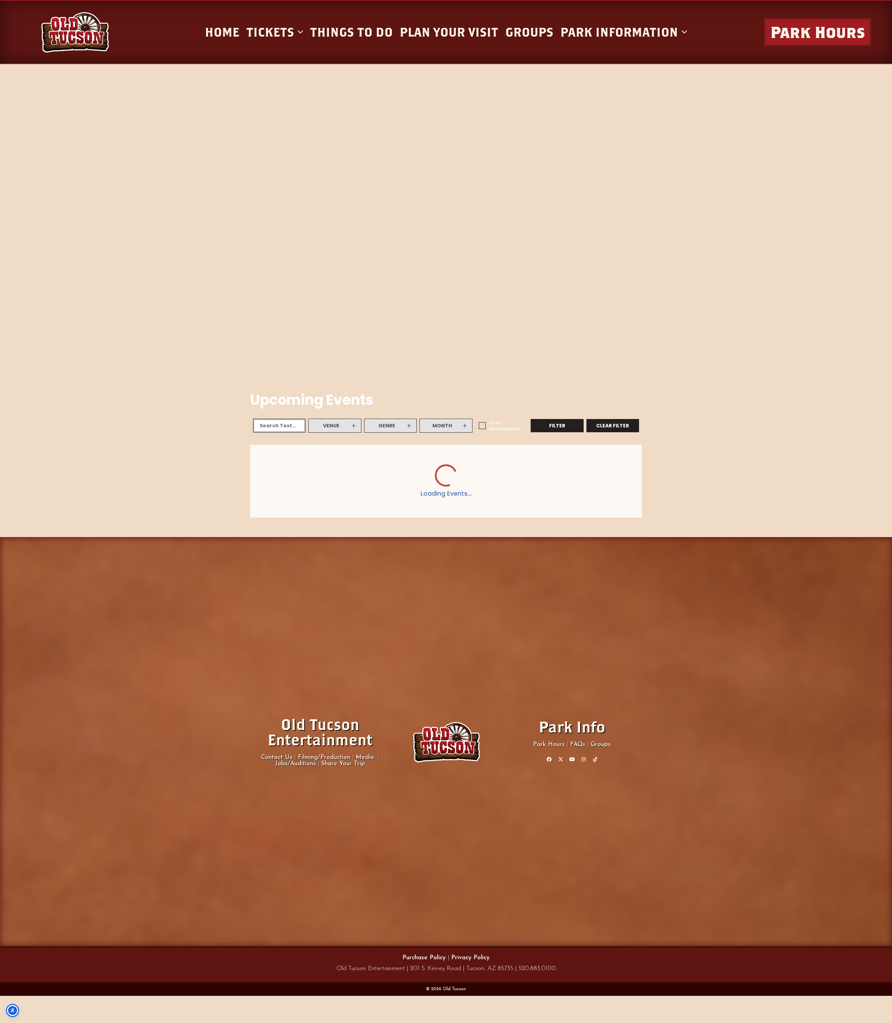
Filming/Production (325, 757)
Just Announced (504, 425)
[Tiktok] (595, 759)
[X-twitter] (561, 759)
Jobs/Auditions (295, 764)
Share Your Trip (343, 764)
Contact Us (277, 757)
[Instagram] (584, 759)
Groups (601, 744)
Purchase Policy (425, 958)
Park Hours (549, 744)
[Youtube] (572, 759)
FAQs (577, 744)
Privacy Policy (470, 958)
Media (365, 757)
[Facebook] (549, 759)
